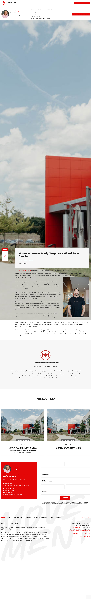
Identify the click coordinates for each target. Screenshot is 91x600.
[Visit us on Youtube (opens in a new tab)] (85, 517)
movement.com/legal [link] (20, 536)
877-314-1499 (77, 527)
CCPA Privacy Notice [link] (85, 536)
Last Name (69, 463)
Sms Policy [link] (28, 517)
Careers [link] (58, 517)
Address (44, 480)
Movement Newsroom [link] (25, 270)
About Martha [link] (35, 2)
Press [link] (51, 517)
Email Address (45, 468)
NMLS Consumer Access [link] (40, 517)
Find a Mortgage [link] (47, 2)
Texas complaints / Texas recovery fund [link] (80, 533)
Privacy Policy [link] (18, 517)
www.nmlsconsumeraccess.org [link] (31, 534)
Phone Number (45, 474)
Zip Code (44, 491)
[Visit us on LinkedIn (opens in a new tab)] (82, 517)
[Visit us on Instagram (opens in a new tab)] (78, 517)
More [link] (56, 2)
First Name (44, 463)
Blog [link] (16, 270)
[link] (9, 3)
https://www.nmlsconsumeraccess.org (79, 530)
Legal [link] (9, 517)
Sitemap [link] (88, 539)
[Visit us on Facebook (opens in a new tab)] (88, 517)
